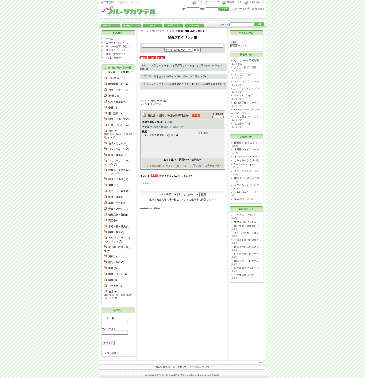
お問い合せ (194, 25)
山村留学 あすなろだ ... (246, 142)
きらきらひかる (243, 160)
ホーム (109, 38)
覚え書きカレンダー (131, 25)
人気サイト (158, 65)
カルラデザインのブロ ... (247, 88)
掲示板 (153, 25)
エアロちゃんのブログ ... (247, 185)
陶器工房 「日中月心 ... (247, 260)
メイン (145, 65)
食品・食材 (122, 134)
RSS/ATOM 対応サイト (176, 83)
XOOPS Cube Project (188, 375)
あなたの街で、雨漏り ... (247, 67)
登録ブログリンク (110, 25)
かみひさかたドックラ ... (247, 192)
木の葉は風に (241, 222)
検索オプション (238, 46)
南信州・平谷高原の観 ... (247, 178)
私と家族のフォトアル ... (247, 268)
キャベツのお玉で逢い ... (247, 232)
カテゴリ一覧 (148, 76)
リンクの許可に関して (118, 46)
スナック (108, 173)
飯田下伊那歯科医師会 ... (247, 246)
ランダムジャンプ (151, 83)
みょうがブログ (243, 74)
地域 (153, 100)
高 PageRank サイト (211, 65)
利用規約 (182, 366)
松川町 (116, 294)
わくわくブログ (243, 95)
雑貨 (106, 134)
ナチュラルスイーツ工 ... (247, 171)
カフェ (118, 173)
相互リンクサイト (192, 76)
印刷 (198, 166)
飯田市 (107, 294)
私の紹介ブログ (243, 123)
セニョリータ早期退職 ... (247, 60)
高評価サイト (182, 65)
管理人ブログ (173, 25)
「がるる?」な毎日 (244, 215)
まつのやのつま (243, 156)
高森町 (124, 294)
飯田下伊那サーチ (116, 53)
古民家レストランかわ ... (247, 149)
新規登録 (257, 8)
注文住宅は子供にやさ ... (247, 253)
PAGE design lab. (213, 375)
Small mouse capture (245, 164)
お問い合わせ (256, 2)
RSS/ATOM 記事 (207, 83)
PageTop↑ (261, 362)
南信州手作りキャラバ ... (247, 102)
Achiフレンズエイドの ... (247, 81)
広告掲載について (200, 366)
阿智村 (113, 298)
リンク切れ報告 (152, 166)
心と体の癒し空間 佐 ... (247, 274)
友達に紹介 (215, 166)
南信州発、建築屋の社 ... (247, 225)
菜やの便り (240, 199)
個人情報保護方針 (165, 366)
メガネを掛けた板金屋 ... (247, 239)
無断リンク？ (234, 2)
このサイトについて (208, 2)
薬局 (112, 134)
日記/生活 (156, 104)
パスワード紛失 (241, 8)
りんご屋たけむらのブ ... (247, 116)
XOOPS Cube (160, 375)
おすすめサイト (167, 76)
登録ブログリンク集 (163, 31)
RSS (185, 166)
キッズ (111, 137)
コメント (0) (172, 166)
